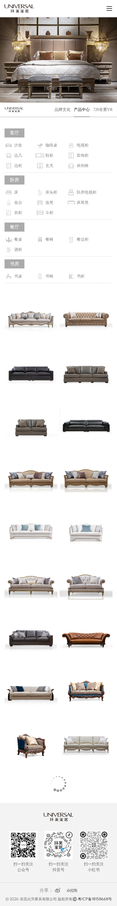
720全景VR (102, 109)
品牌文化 (62, 109)
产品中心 (82, 109)
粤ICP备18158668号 (95, 899)
